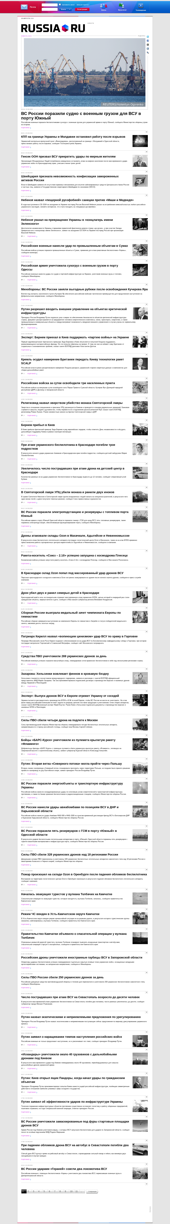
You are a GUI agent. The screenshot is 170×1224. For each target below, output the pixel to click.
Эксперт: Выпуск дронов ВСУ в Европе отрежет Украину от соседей (70, 695)
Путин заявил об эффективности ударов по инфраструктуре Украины (72, 1101)
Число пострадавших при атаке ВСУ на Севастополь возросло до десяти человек (80, 997)
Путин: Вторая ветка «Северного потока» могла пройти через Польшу (71, 763)
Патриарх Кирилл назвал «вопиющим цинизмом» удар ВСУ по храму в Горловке (79, 636)
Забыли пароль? (83, 5)
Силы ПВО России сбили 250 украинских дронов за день (62, 977)
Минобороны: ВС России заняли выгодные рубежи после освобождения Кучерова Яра (84, 289)
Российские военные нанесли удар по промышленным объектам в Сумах (74, 245)
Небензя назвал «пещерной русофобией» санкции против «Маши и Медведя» (77, 200)
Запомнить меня (68, 5)
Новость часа (26, 36)
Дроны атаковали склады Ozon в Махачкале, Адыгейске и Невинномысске (75, 535)
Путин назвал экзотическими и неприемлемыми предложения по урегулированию (81, 1017)
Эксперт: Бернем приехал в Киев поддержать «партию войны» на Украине (75, 337)
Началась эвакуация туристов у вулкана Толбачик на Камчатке (66, 894)
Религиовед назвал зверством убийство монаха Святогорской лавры (72, 403)
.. (81, 1191)
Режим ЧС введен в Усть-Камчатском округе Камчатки (60, 914)
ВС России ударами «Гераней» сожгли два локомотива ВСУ (64, 1169)
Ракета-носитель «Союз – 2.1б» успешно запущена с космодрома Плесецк (74, 555)
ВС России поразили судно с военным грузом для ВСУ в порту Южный (81, 115)
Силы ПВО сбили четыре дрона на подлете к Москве (59, 720)
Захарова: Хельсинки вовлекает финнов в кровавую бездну (65, 673)
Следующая (92, 1191)
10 (71, 1191)
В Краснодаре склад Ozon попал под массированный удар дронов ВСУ (72, 573)
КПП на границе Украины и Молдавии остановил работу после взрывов (73, 136)
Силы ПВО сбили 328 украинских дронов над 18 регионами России (69, 854)
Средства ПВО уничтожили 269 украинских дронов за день (64, 656)
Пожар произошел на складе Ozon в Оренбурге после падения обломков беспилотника (84, 874)
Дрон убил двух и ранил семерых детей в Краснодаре (60, 593)
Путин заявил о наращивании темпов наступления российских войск (71, 1036)
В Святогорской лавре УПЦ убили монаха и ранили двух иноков (67, 492)
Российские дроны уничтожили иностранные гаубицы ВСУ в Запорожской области (81, 957)
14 (24, 236)
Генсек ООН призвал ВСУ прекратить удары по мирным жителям (68, 156)
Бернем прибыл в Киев (38, 425)
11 (76, 1191)
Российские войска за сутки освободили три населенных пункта (68, 383)
